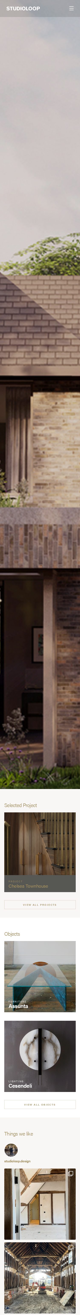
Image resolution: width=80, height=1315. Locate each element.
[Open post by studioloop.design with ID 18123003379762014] (40, 1204)
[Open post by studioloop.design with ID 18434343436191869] (40, 1278)
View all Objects (40, 1104)
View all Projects (40, 905)
